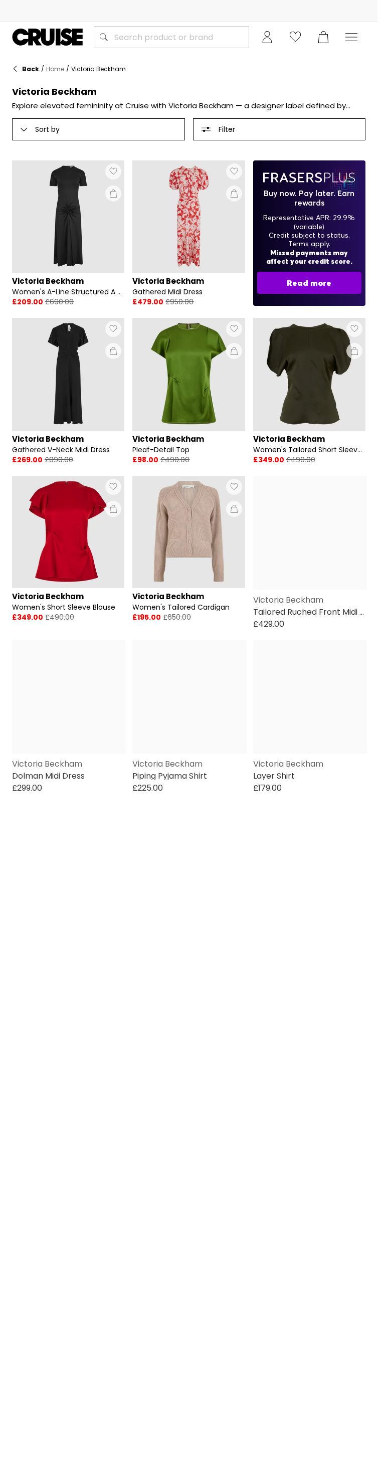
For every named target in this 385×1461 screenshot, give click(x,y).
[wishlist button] (295, 37)
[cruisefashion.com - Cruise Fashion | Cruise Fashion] (47, 37)
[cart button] (323, 37)
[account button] (267, 37)
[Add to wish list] (113, 171)
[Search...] (104, 37)
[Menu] (351, 37)
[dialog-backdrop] (309, 233)
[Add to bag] (113, 193)
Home (55, 69)
